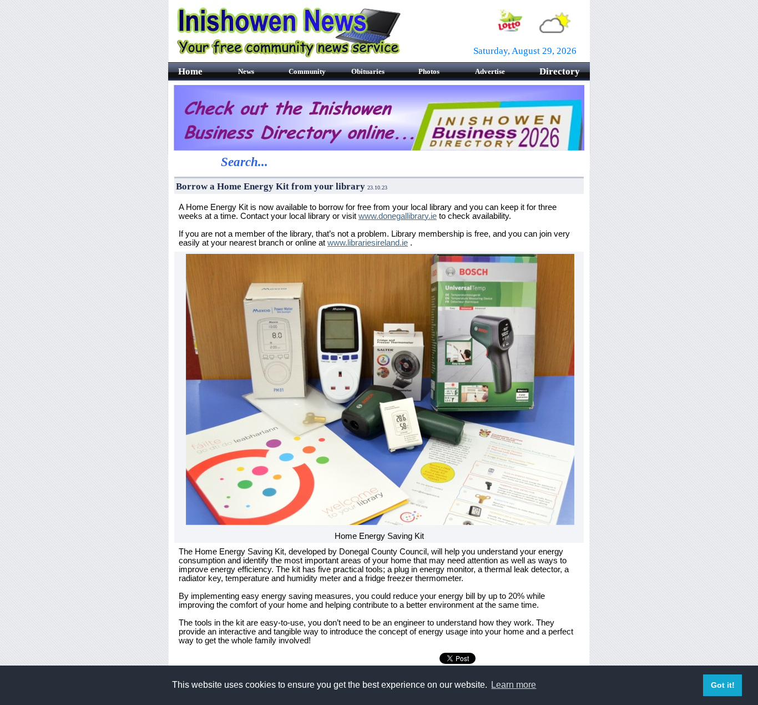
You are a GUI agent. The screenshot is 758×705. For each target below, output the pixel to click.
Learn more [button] (513, 684)
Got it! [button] (723, 685)
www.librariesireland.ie (367, 242)
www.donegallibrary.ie (397, 216)
